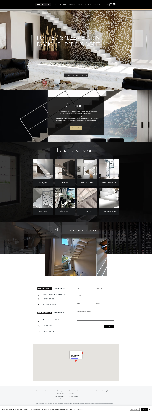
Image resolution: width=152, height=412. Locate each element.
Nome (78, 288)
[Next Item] (104, 257)
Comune (98, 303)
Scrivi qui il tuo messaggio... (84, 311)
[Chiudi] (150, 409)
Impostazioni (134, 409)
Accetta (144, 409)
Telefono (79, 303)
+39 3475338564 (48, 326)
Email (78, 295)
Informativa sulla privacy (76, 409)
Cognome (99, 288)
